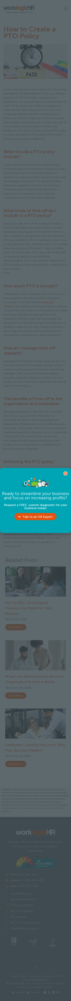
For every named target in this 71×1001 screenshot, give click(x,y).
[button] (65, 473)
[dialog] (35, 500)
